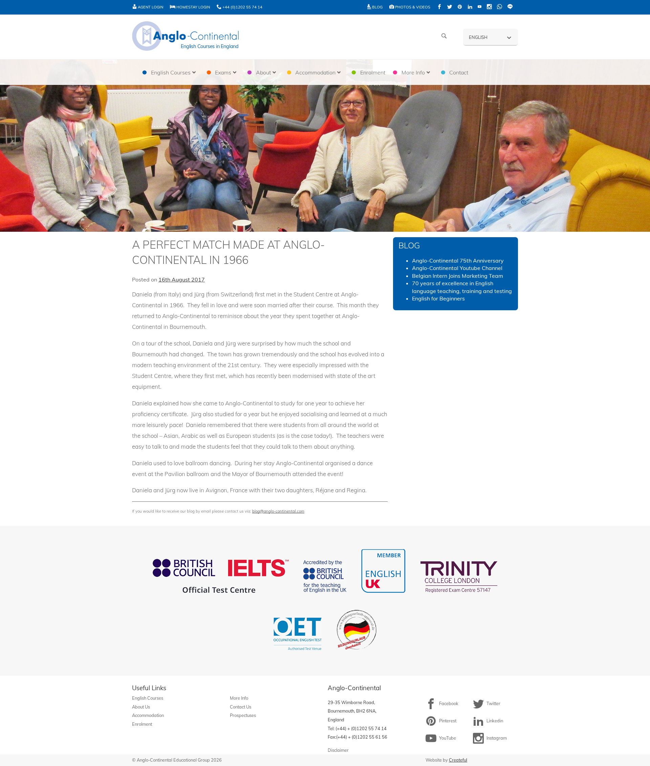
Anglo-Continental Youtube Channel (457, 268)
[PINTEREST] (459, 7)
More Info (239, 698)
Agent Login (150, 7)
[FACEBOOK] (439, 7)
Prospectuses (243, 715)
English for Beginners (438, 298)
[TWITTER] (449, 7)
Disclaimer (338, 750)
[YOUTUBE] (479, 7)
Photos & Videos (412, 7)
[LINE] (510, 7)
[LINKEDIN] (470, 7)
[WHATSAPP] (499, 7)
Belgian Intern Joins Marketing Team (457, 275)
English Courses (147, 698)
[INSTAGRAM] (489, 7)
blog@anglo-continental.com (278, 511)
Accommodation (148, 715)
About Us (141, 706)
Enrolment (142, 724)
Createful (458, 760)
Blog (377, 7)
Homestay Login (192, 7)
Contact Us (240, 706)
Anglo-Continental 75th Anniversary (458, 260)
